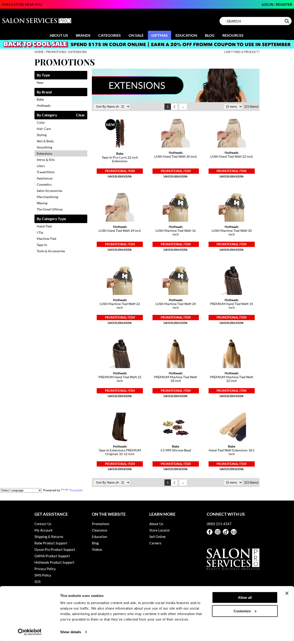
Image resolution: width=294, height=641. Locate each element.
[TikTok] (226, 532)
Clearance (99, 530)
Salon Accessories (49, 191)
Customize (242, 611)
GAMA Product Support (52, 556)
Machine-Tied (46, 239)
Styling (41, 135)
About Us (59, 35)
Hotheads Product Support (54, 562)
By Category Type (51, 219)
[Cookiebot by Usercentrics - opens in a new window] (30, 632)
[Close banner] (286, 593)
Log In (268, 4)
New (40, 82)
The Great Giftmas (50, 209)
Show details (70, 632)
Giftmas (159, 35)
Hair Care (44, 129)
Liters (41, 166)
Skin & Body (45, 141)
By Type (43, 75)
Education (186, 35)
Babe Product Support (51, 543)
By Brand (44, 92)
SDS (37, 581)
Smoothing (44, 147)
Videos (97, 549)
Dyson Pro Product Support (54, 549)
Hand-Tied (44, 226)
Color (41, 122)
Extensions (44, 153)
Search (287, 21)
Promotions (100, 524)
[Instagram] (217, 532)
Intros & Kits (46, 160)
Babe (40, 99)
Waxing (42, 203)
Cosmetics (44, 184)
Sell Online (157, 537)
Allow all (245, 597)
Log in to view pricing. (120, 175)
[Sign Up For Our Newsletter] (234, 532)
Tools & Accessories (51, 251)
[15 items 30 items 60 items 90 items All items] (233, 106)
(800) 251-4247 (219, 524)
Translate (75, 490)
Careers (155, 543)
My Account (43, 530)
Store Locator (159, 530)
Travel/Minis (46, 172)
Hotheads (44, 105)
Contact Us (42, 524)
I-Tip (40, 232)
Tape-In (42, 245)
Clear (80, 115)
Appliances (45, 178)
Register (284, 4)
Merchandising (47, 197)
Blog (210, 35)
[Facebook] (209, 532)
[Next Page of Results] (183, 106)
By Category (47, 115)
